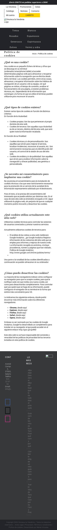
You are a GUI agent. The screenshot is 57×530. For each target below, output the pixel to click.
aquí (25, 308)
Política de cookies (16, 527)
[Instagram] (7, 419)
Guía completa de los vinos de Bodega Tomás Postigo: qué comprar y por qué (29, 429)
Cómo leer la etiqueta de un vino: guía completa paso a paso (29, 465)
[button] (46, 47)
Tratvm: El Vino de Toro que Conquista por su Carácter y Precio (29, 498)
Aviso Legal (19, 525)
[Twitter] (7, 410)
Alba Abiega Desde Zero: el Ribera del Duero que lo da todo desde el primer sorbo (29, 389)
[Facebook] (7, 402)
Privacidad (29, 525)
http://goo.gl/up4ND (27, 330)
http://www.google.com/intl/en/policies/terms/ (30, 253)
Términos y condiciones (43, 525)
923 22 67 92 (7, 381)
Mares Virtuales (42, 527)
